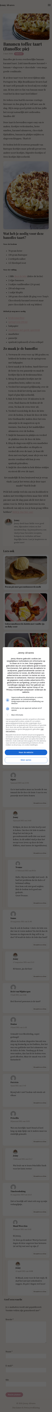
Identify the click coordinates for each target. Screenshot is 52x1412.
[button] (26, 715)
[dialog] (26, 706)
